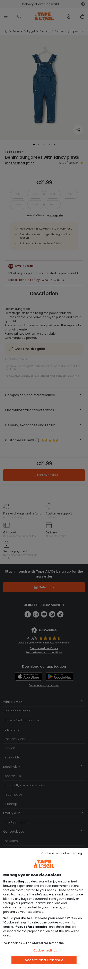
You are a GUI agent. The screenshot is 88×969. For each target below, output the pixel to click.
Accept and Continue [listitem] (44, 960)
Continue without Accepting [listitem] (61, 853)
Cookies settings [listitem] (45, 950)
